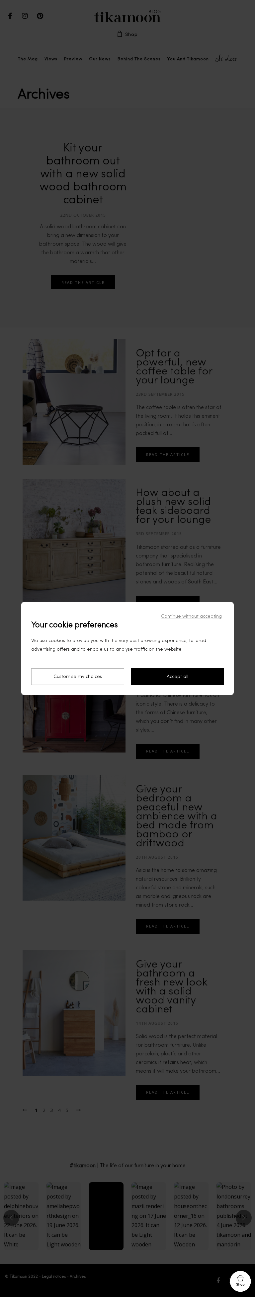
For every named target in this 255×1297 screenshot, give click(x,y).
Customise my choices (77, 676)
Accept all (177, 676)
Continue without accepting (191, 616)
